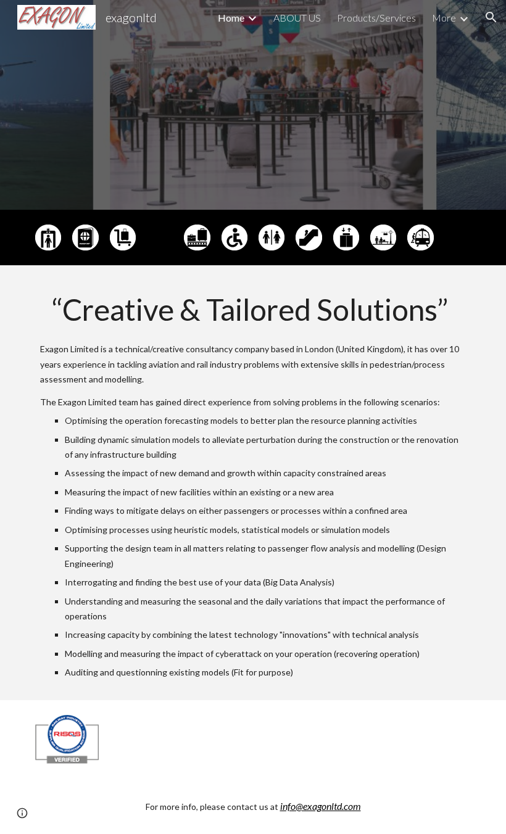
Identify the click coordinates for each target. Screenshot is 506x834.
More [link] (444, 17)
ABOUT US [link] (297, 17)
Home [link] (231, 17)
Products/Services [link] (376, 17)
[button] (491, 17)
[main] (253, 482)
